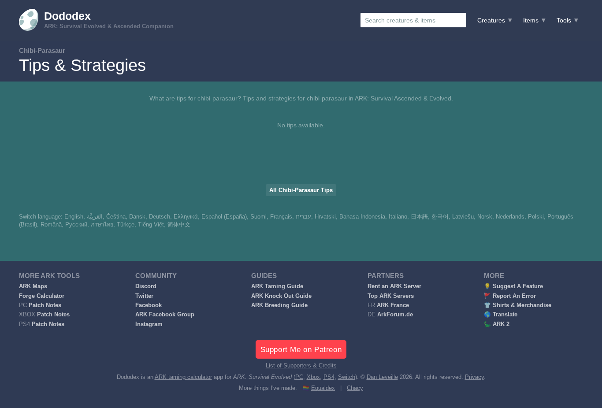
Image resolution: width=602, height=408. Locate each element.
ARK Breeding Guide (279, 305)
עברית (303, 217)
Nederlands (510, 217)
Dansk (137, 217)
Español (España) (224, 217)
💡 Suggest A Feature (513, 286)
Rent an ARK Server (394, 286)
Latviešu (463, 217)
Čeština (116, 217)
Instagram (149, 324)
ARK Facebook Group (164, 315)
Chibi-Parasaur (42, 50)
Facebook (148, 305)
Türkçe (125, 225)
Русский (76, 225)
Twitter (144, 296)
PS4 (328, 377)
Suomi (258, 217)
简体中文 (178, 225)
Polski (536, 217)
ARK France (393, 305)
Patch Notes (45, 305)
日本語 (419, 217)
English (73, 217)
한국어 (440, 217)
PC (299, 377)
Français (281, 217)
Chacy (355, 388)
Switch (346, 377)
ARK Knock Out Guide (281, 296)
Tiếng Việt (151, 225)
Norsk (484, 217)
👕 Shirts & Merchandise (517, 305)
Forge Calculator (41, 296)
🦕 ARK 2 (496, 324)
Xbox (313, 377)
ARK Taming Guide (277, 286)
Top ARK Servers (391, 296)
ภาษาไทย (102, 225)
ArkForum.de (395, 315)
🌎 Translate (500, 315)
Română (51, 225)
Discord (145, 286)
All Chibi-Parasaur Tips (301, 190)
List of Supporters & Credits (301, 366)
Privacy (474, 377)
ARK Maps (33, 286)
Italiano (398, 217)
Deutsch (159, 217)
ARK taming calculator (183, 377)
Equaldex (323, 388)
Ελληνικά (186, 217)
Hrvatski (325, 217)
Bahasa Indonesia (362, 217)
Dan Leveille (382, 377)
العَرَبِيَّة (95, 217)
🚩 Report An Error (510, 296)
